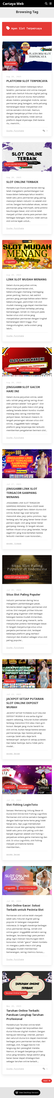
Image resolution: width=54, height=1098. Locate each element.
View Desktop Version (28, 1092)
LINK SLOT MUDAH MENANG (26, 279)
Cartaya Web (13, 3)
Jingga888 (10, 262)
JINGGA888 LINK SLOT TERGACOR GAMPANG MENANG (21, 493)
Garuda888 (11, 63)
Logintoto (10, 787)
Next (45, 1081)
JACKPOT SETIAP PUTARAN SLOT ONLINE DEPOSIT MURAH (25, 703)
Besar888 (10, 681)
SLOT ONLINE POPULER (16, 164)
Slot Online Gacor (28, 888)
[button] (50, 3)
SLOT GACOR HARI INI (29, 369)
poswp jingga (13, 543)
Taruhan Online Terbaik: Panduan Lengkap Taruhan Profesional (25, 1015)
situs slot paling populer (17, 577)
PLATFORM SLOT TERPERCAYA (26, 81)
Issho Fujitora (15, 131)
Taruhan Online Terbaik (16, 993)
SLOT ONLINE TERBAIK (22, 182)
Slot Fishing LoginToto (22, 804)
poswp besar (13, 754)
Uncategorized (25, 787)
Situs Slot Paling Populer (23, 594)
